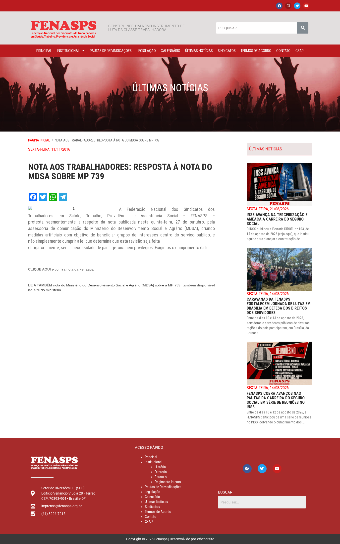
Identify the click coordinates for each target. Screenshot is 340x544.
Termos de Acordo (256, 50)
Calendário (170, 50)
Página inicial (39, 140)
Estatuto (161, 477)
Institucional (68, 50)
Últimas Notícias (199, 50)
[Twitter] (297, 5)
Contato (283, 50)
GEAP (299, 50)
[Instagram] (288, 5)
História (160, 467)
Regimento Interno (168, 482)
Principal (44, 50)
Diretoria (161, 472)
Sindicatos (227, 50)
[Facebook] (279, 5)
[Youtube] (306, 5)
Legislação (146, 50)
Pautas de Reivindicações (111, 50)
